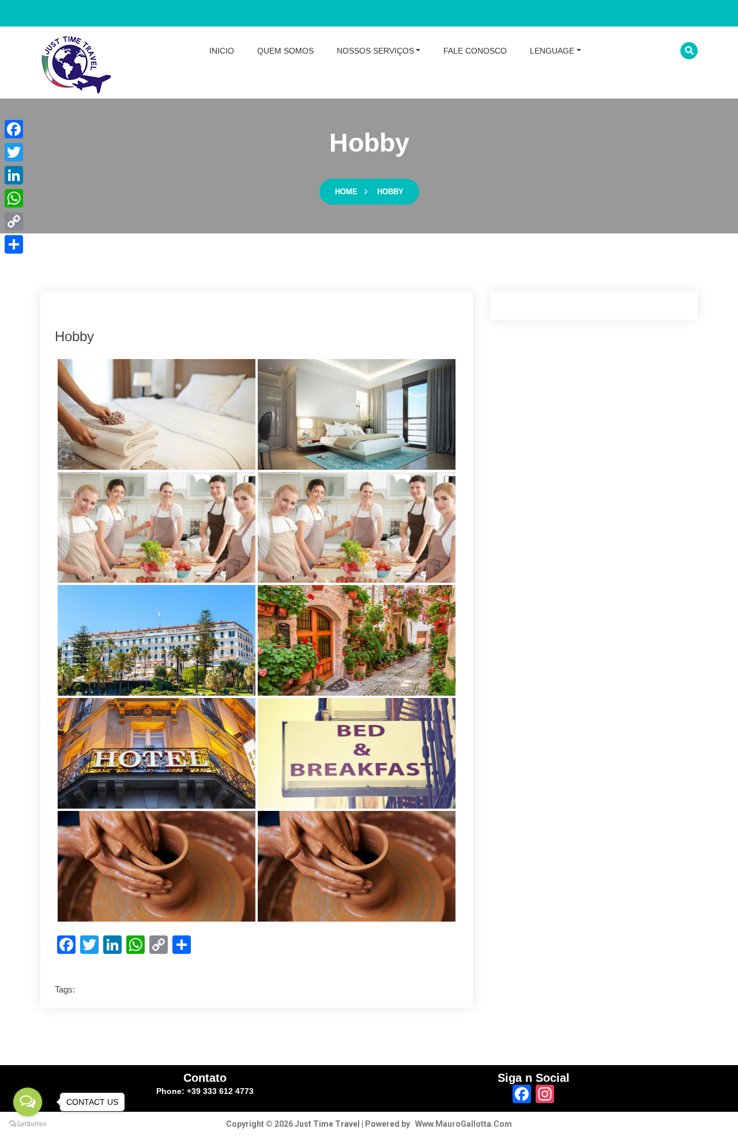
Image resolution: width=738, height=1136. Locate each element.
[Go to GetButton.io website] (27, 1124)
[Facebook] (13, 129)
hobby (390, 191)
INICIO (221, 50)
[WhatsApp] (13, 198)
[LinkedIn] (13, 175)
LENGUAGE (552, 50)
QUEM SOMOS (285, 50)
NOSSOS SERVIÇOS (375, 50)
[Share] (13, 244)
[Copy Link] (13, 221)
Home (346, 191)
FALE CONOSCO (475, 50)
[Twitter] (13, 152)
